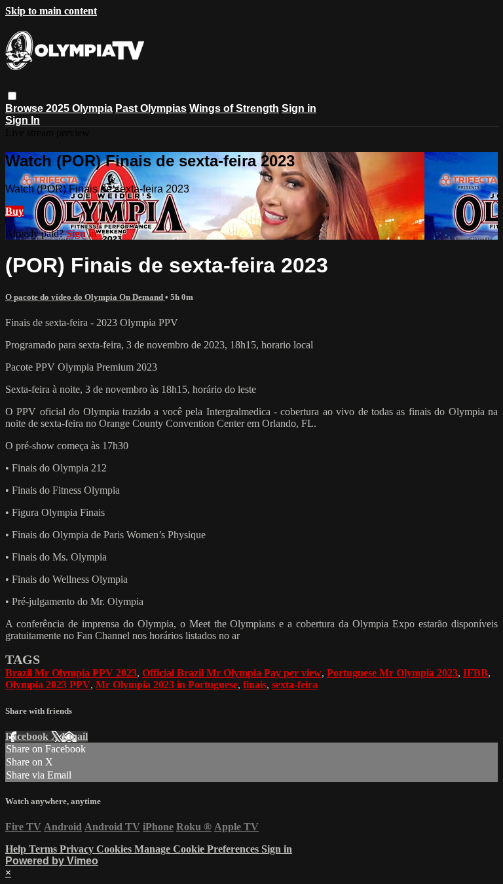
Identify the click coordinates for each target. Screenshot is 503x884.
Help (17, 849)
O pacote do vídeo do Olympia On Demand (85, 297)
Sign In (22, 120)
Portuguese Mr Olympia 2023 (392, 672)
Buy (14, 211)
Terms (44, 849)
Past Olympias (151, 108)
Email (75, 736)
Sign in (299, 108)
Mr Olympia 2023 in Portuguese (167, 684)
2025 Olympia (79, 108)
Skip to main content (51, 10)
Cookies (115, 849)
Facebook (28, 736)
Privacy (78, 849)
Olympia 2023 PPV (47, 684)
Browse (25, 108)
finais (255, 684)
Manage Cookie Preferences (197, 849)
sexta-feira (295, 684)
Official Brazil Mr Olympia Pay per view (232, 672)
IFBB (475, 672)
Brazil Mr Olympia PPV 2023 (71, 672)
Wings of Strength (234, 108)
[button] (12, 96)
